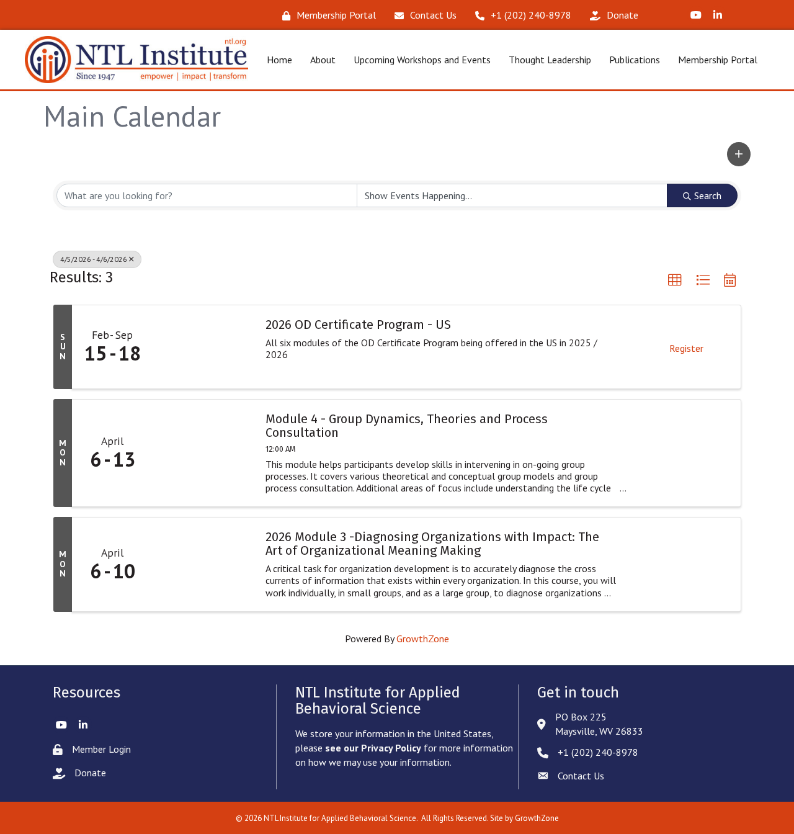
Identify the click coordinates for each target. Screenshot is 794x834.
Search (707, 195)
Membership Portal (717, 59)
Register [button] (686, 348)
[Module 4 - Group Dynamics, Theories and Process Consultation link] (203, 453)
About (323, 59)
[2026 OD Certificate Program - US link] (203, 347)
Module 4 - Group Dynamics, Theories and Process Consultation (406, 425)
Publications (634, 59)
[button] (739, 154)
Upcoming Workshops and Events (422, 59)
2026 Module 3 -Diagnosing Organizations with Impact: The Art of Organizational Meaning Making (432, 543)
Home (279, 59)
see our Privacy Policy (373, 748)
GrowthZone (422, 638)
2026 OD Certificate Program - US (358, 324)
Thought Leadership (550, 59)
